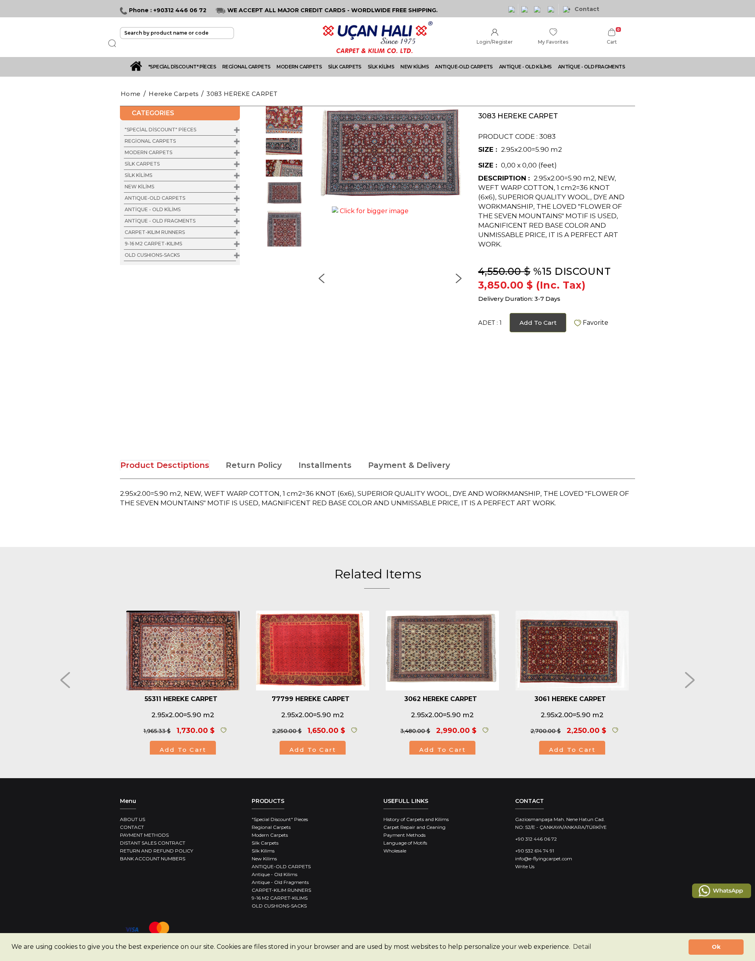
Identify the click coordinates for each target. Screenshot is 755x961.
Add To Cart (537, 322)
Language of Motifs (405, 843)
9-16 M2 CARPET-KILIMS (153, 244)
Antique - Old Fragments (280, 882)
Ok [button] (716, 946)
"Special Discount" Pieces (280, 819)
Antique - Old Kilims (274, 874)
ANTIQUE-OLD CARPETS (464, 67)
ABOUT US (132, 819)
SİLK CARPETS (344, 67)
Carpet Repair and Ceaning (414, 827)
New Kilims (264, 859)
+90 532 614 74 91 (534, 851)
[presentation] (65, 680)
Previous (252, 176)
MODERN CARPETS (299, 67)
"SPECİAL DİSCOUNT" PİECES (182, 67)
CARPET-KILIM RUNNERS (155, 232)
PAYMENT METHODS (144, 835)
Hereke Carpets (173, 94)
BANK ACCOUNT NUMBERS (152, 859)
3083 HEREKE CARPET (241, 94)
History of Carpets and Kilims (416, 819)
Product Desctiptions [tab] (164, 465)
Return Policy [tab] (254, 465)
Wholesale (394, 851)
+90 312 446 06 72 (536, 839)
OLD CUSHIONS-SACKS (152, 255)
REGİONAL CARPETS (246, 67)
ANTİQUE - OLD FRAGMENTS (591, 67)
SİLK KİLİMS (381, 67)
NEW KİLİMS (414, 67)
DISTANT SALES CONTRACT (152, 843)
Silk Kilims (263, 851)
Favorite (594, 322)
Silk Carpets (265, 843)
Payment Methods (404, 835)
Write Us (524, 866)
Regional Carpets (271, 827)
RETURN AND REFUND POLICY (156, 851)
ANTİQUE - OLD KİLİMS (525, 67)
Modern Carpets (270, 835)
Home (130, 94)
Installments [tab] (325, 465)
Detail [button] (582, 946)
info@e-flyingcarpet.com (543, 859)
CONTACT (132, 827)
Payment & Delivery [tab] (409, 465)
